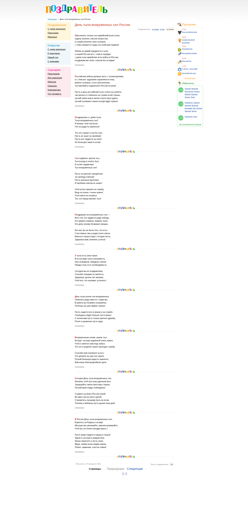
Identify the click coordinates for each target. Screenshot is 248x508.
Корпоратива (54, 90)
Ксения (196, 91)
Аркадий (188, 105)
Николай (194, 94)
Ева (194, 108)
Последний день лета (189, 73)
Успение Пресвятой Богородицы (188, 41)
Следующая (135, 468)
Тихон (193, 97)
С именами (53, 61)
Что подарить (54, 94)
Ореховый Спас (187, 49)
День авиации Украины (189, 53)
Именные (52, 37)
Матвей (199, 108)
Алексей (188, 89)
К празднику (54, 53)
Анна (195, 117)
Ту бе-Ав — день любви (189, 69)
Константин (189, 91)
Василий (195, 89)
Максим (187, 94)
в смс (162, 29)
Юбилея (52, 82)
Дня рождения (55, 78)
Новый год (53, 57)
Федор (194, 111)
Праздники (52, 19)
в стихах (155, 29)
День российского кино (189, 32)
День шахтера (186, 61)
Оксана (187, 97)
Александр (189, 103)
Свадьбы (52, 86)
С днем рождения (56, 29)
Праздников (54, 74)
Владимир (188, 108)
